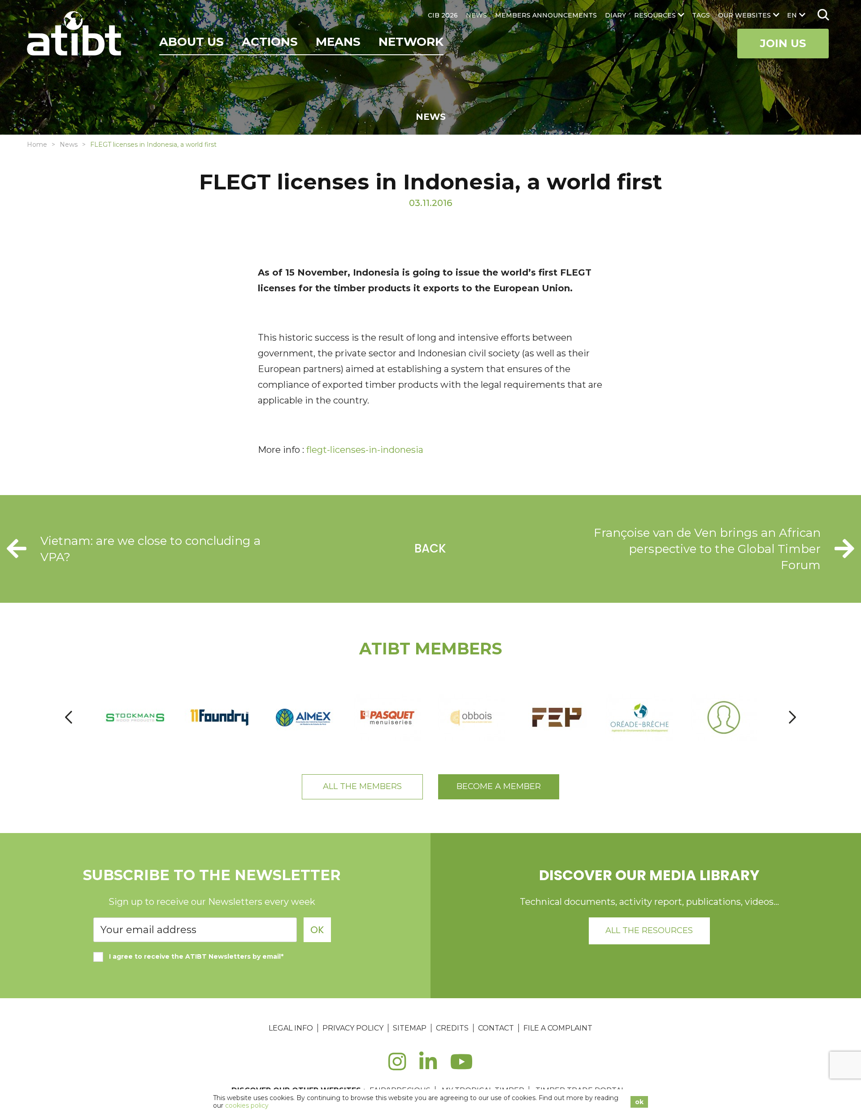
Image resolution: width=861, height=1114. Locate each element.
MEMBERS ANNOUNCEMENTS (546, 15)
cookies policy (247, 1105)
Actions (270, 42)
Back (430, 548)
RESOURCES (655, 15)
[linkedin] (428, 1066)
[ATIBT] (75, 34)
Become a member (499, 786)
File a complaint (557, 1028)
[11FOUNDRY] (220, 717)
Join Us (783, 43)
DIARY (615, 15)
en (792, 15)
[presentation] (68, 717)
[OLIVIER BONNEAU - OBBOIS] (472, 717)
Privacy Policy (352, 1028)
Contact (496, 1028)
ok (639, 1102)
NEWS (476, 15)
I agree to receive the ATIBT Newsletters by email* (196, 956)
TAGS (701, 15)
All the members (362, 786)
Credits (452, 1028)
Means (338, 42)
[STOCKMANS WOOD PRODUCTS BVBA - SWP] (135, 717)
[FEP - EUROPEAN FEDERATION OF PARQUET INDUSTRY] (556, 717)
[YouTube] (461, 1066)
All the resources (649, 930)
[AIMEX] (304, 717)
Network (411, 42)
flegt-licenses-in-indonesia (364, 449)
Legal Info (291, 1028)
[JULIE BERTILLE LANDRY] (724, 717)
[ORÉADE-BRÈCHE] (640, 717)
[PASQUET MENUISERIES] (388, 717)
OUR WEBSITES (744, 15)
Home (37, 144)
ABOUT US (191, 42)
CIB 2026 (443, 15)
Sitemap (409, 1028)
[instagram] (397, 1066)
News (69, 144)
